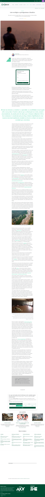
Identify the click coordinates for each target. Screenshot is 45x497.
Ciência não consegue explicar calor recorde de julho (22, 423)
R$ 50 (25, 405)
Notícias (13, 4)
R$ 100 (32, 405)
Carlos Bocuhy (17, 53)
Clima (39, 8)
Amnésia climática (37, 422)
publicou (17, 268)
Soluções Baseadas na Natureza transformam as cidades (4, 437)
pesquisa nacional (17, 240)
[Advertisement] (39, 188)
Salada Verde (20, 4)
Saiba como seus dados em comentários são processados (23, 478)
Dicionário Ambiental (38, 4)
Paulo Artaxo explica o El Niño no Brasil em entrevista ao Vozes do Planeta (16, 437)
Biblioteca (34, 4)
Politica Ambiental (42, 8)
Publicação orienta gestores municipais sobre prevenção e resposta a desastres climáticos (5, 442)
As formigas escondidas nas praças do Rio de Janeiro (5, 444)
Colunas (28, 4)
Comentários (22, 389)
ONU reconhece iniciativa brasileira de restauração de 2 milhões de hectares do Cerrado (39, 443)
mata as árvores (25, 154)
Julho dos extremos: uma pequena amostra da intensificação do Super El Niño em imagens (27, 440)
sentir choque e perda (21, 182)
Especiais (24, 4)
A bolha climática (7, 422)
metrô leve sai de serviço (15, 153)
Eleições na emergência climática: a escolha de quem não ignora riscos (16, 445)
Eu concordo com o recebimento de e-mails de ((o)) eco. (23, 81)
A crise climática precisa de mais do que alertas (17, 442)
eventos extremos (9, 60)
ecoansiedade (9, 59)
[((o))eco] (5, 5)
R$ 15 (12, 405)
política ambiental (37, 434)
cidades (1, 434)
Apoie (22, 407)
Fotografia (24, 438)
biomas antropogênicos (16, 178)
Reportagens (16, 4)
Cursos (43, 4)
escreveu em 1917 (19, 230)
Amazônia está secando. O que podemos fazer (28, 437)
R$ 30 (19, 405)
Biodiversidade (36, 8)
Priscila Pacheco (24, 427)
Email (17, 77)
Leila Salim (20, 427)
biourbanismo (22, 174)
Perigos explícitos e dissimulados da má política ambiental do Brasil (28, 445)
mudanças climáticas (9, 61)
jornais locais (29, 272)
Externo (12, 438)
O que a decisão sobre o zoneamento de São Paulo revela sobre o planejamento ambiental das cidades (39, 440)
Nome (17, 74)
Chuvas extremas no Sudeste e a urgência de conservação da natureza (28, 442)
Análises (31, 4)
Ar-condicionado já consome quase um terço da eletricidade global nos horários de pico (17, 440)
